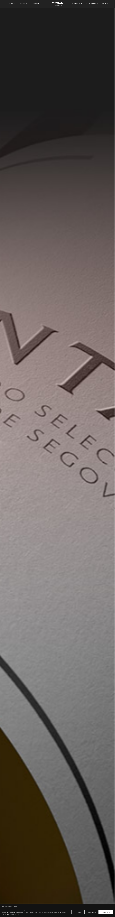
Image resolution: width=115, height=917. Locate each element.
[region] (57, 910)
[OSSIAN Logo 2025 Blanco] (57, 3)
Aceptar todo (106, 912)
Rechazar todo (91, 912)
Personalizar (77, 912)
